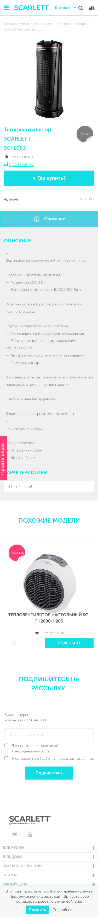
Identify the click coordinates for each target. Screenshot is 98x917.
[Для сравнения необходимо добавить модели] (91, 8)
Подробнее (69, 643)
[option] (49, 600)
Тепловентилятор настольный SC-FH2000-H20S (49, 618)
